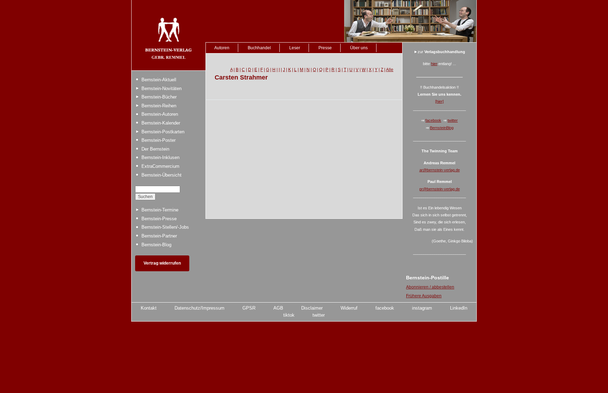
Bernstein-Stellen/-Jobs (165, 227)
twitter (453, 120)
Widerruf (349, 308)
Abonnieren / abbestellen (430, 287)
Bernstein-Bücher (159, 97)
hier (434, 64)
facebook (433, 120)
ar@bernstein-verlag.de (439, 170)
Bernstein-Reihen (158, 105)
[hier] (439, 101)
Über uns (359, 47)
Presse (325, 47)
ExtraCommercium (160, 166)
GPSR (248, 308)
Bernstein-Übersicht (161, 175)
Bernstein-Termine (159, 210)
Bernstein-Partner (159, 236)
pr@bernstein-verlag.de (439, 189)
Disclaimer (312, 308)
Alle (389, 69)
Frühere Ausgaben (424, 295)
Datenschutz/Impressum (199, 308)
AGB (278, 308)
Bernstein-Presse (159, 218)
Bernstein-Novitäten (161, 88)
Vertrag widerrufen (162, 263)
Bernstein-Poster (158, 140)
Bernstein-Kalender (160, 123)
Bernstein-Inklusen (160, 157)
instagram (422, 308)
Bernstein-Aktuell (158, 79)
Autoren (221, 47)
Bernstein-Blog (156, 244)
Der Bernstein (155, 149)
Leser (294, 47)
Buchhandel (259, 47)
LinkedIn (458, 308)
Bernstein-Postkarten (162, 131)
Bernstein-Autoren (159, 114)
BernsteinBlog (442, 128)
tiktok (288, 315)
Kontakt (149, 308)
